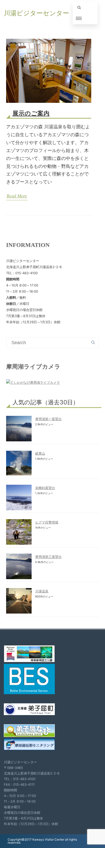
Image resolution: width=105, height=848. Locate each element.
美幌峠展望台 (45, 488)
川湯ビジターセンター (36, 13)
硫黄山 (40, 453)
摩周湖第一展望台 (48, 419)
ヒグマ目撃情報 (46, 522)
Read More (17, 195)
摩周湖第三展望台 (48, 557)
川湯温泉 (41, 591)
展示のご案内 (31, 113)
